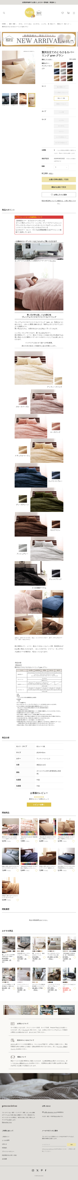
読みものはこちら (7, 1122)
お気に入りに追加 (60, 195)
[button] (3, 39)
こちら (26, 1030)
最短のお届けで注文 (58, 187)
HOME (4, 24)
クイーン (61, 131)
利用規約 (4, 1148)
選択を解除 (72, 59)
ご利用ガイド (5, 1136)
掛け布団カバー (61, 87)
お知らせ (4, 1144)
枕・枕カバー (51, 24)
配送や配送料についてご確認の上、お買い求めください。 (59, 202)
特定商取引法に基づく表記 (9, 1155)
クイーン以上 (27, 24)
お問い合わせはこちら (50, 1112)
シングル (43, 24)
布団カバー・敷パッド (63, 24)
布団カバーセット (61, 104)
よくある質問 (5, 1140)
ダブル (20, 24)
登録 (71, 1144)
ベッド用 (61, 112)
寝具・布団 (12, 24)
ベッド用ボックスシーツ (61, 92)
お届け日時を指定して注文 (59, 179)
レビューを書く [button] (39, 804)
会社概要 (4, 1159)
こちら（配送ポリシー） (22, 1063)
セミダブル (36, 24)
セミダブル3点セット (61, 142)
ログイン (13, 1044)
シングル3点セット (61, 137)
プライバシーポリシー (8, 1151)
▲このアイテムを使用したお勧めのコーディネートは (35, 261)
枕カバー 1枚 (61, 98)
